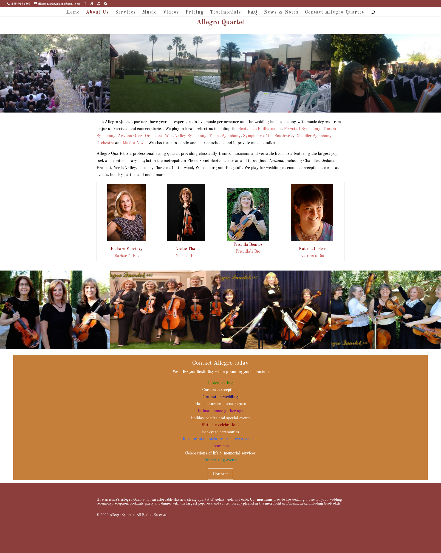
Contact (220, 474)
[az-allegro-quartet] (165, 348)
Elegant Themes (117, 546)
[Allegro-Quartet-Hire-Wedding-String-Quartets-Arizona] (386, 348)
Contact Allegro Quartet (334, 13)
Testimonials (225, 13)
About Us (97, 13)
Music (149, 13)
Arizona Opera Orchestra (140, 136)
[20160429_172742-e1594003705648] (275, 111)
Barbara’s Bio (126, 256)
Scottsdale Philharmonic (260, 129)
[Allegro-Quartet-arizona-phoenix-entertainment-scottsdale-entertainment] (55, 348)
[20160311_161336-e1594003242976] (165, 111)
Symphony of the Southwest (268, 136)
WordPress (146, 546)
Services (125, 13)
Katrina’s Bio (312, 256)
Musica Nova (134, 143)
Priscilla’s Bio (247, 251)
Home (73, 13)
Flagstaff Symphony (302, 129)
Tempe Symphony (225, 136)
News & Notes (281, 13)
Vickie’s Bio (186, 256)
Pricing (194, 13)
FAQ (252, 13)
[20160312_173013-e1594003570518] (386, 111)
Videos (171, 13)
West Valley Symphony (185, 136)
